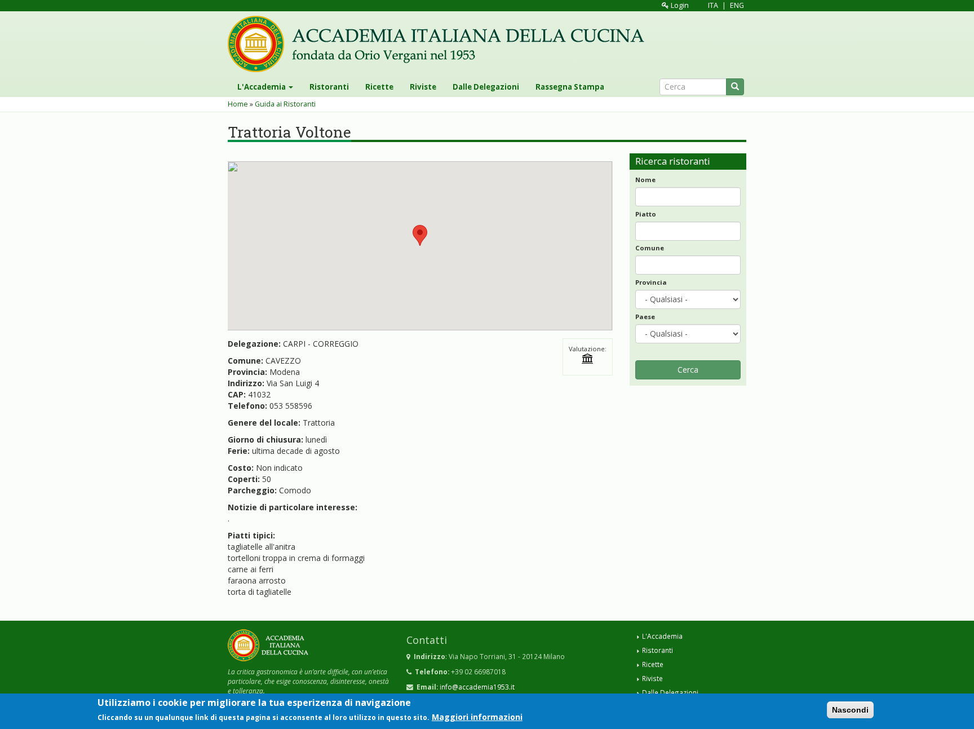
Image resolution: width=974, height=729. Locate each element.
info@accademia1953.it (477, 686)
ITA (713, 5)
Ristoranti (329, 87)
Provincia (651, 282)
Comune (649, 248)
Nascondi (850, 709)
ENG (737, 5)
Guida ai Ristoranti (285, 104)
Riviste (423, 87)
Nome (645, 179)
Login (679, 5)
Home (238, 104)
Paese (645, 316)
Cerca (688, 369)
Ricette (379, 87)
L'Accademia (262, 87)
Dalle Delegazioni (486, 87)
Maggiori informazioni (477, 717)
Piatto (645, 214)
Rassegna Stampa (569, 87)
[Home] (440, 44)
